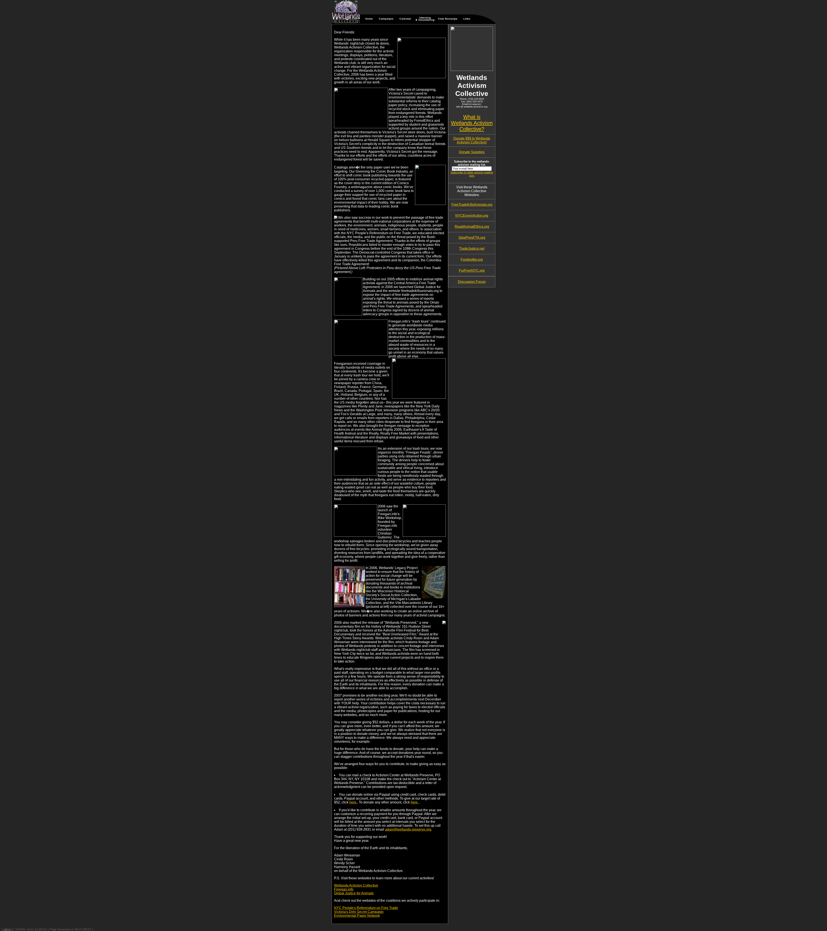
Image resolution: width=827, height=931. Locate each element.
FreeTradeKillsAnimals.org (471, 204)
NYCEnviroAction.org (471, 215)
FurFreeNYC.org (472, 270)
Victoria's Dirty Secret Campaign (359, 912)
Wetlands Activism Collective (356, 885)
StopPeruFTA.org (472, 237)
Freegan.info (343, 889)
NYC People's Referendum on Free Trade (366, 908)
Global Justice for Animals (354, 893)
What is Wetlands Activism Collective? (472, 123)
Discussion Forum (472, 282)
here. (353, 802)
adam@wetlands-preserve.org (408, 829)
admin (7, 929)
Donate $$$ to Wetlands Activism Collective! (471, 140)
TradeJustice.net (471, 248)
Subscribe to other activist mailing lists (472, 174)
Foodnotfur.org (472, 259)
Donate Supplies (472, 152)
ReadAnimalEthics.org (472, 226)
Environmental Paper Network (357, 915)
